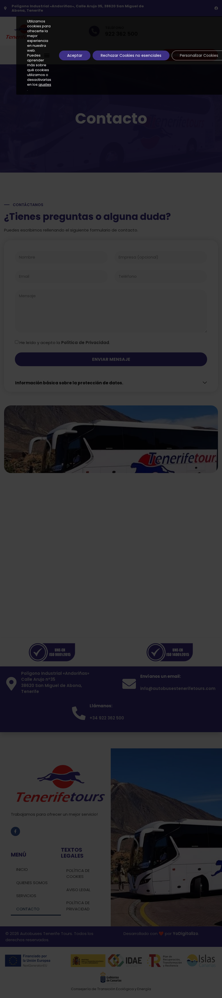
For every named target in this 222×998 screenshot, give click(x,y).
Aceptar (74, 55)
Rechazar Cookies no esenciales (131, 55)
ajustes (44, 84)
